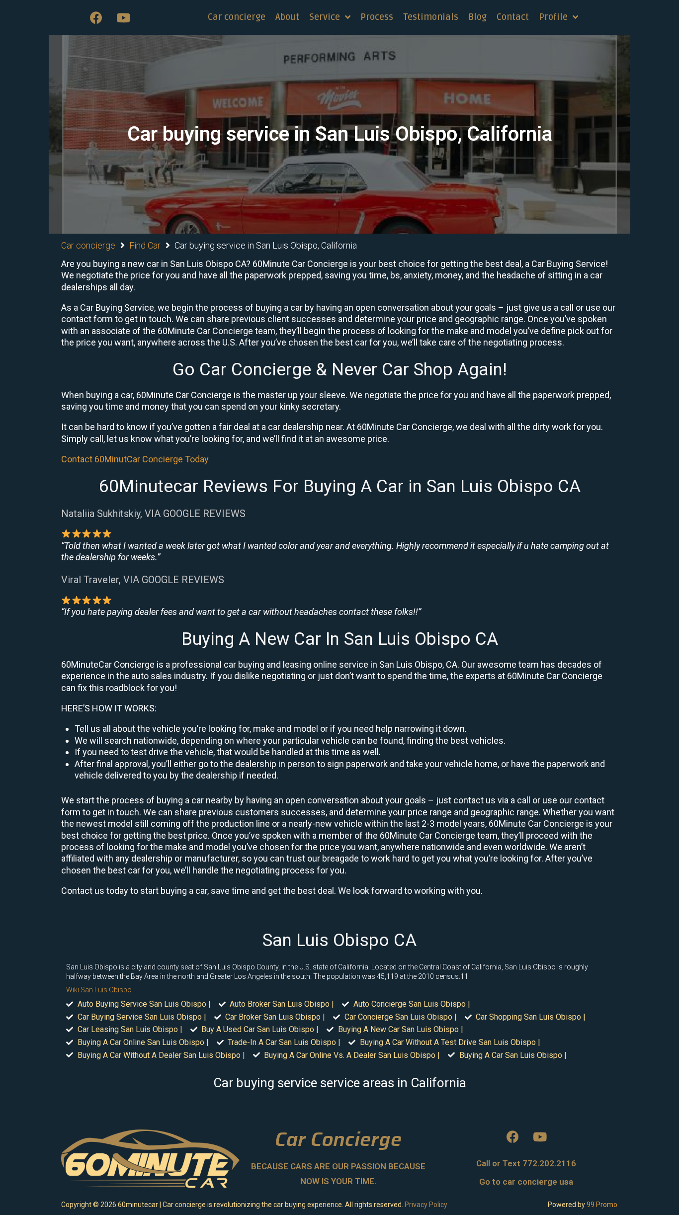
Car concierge (88, 245)
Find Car (145, 245)
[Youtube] (123, 17)
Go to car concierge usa (526, 1182)
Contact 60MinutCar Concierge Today (135, 459)
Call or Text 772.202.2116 (526, 1163)
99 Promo (602, 1205)
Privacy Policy (426, 1205)
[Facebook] (96, 17)
